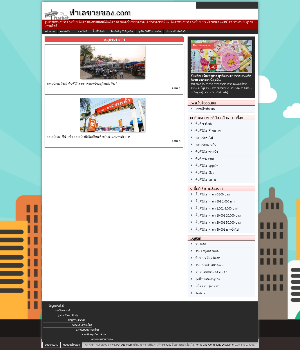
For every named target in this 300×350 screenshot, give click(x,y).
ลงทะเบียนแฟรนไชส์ (82, 325)
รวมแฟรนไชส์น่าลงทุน (209, 265)
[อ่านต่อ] (223, 92)
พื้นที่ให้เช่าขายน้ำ (206, 151)
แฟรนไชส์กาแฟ (205, 109)
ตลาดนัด (65, 31)
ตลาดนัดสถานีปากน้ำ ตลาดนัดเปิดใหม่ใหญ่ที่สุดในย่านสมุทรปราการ (88, 136)
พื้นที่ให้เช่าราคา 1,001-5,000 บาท (216, 208)
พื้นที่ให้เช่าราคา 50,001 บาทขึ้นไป (217, 229)
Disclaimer (228, 344)
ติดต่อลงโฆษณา (71, 345)
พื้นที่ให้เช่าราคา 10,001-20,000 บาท (218, 215)
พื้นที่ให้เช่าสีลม (205, 172)
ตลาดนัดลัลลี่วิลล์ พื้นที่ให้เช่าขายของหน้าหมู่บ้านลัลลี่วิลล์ (82, 84)
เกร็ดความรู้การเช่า (207, 286)
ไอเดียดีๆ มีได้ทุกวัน (122, 31)
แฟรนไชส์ (81, 31)
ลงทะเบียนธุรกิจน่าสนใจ (93, 334)
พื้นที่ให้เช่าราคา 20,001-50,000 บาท (218, 222)
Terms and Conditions (208, 344)
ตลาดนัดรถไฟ (204, 137)
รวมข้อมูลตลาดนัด (207, 251)
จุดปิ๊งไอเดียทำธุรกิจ (207, 279)
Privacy (166, 344)
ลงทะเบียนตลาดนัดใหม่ (87, 330)
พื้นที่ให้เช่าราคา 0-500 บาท (212, 194)
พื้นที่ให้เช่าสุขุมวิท (206, 165)
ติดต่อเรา (200, 293)
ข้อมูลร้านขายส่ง (76, 320)
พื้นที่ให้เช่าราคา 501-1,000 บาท (215, 201)
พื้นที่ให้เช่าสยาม (205, 179)
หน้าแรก (50, 31)
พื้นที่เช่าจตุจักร (204, 158)
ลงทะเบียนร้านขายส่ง (102, 339)
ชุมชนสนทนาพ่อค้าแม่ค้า (211, 272)
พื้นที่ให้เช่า (99, 31)
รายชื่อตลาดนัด (63, 310)
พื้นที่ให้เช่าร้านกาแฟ (208, 130)
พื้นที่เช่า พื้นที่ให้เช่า (207, 258)
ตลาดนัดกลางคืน (205, 144)
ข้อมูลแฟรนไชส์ (56, 306)
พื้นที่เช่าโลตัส (204, 123)
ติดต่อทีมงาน (51, 345)
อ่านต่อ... (177, 88)
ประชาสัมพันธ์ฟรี (176, 31)
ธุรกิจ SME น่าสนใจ (149, 31)
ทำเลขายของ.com (122, 344)
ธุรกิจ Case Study (68, 315)
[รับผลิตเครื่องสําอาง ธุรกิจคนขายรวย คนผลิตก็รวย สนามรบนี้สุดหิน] (222, 71)
